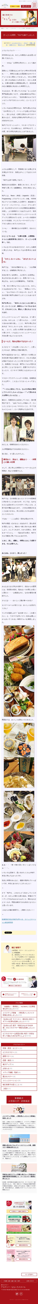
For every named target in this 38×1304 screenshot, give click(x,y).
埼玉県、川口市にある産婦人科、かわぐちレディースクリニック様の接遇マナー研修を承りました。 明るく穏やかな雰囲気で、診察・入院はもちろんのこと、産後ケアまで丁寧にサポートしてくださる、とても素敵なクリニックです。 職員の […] (19, 1154)
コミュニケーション (10, 1080)
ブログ (26, 43)
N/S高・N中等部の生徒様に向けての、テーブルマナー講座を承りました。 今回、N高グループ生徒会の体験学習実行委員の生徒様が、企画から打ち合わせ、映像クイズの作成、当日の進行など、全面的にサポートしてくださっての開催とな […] (19, 1185)
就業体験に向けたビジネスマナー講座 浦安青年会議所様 (11, 994)
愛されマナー (8, 1076)
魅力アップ (21, 45)
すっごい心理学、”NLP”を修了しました (18, 35)
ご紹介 (5, 1089)
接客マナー (12, 45)
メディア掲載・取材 (10, 1072)
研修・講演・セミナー (11, 1048)
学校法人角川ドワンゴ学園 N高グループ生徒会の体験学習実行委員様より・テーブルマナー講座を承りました (19, 1176)
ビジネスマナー (17, 43)
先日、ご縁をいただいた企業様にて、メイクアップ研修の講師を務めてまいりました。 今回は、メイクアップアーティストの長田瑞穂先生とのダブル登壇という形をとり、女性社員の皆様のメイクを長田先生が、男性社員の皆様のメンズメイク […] (19, 1125)
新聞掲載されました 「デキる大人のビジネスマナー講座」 (27, 994)
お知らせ (6, 1068)
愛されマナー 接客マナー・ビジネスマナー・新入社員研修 (28, 1)
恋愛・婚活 (7, 1060)
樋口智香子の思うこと (11, 1085)
